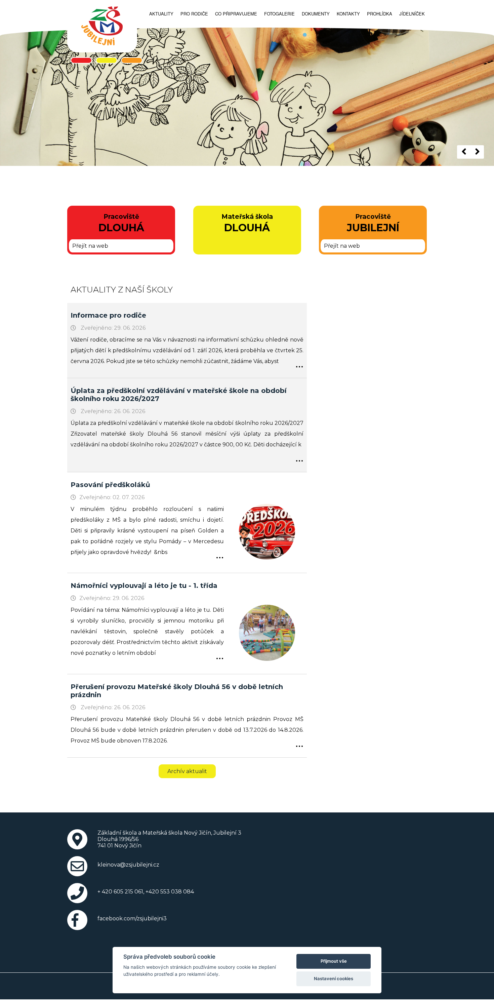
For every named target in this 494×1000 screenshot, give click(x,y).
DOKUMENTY (316, 13)
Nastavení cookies (333, 978)
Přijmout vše (334, 961)
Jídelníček (412, 13)
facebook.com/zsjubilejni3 (132, 918)
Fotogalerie (279, 13)
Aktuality (161, 13)
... (299, 362)
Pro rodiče (194, 13)
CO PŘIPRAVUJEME (236, 13)
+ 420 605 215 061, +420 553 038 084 (145, 891)
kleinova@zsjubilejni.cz (128, 865)
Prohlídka (379, 13)
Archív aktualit (187, 771)
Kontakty (348, 13)
